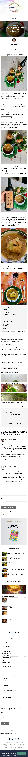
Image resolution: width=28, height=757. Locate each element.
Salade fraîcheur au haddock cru (14, 558)
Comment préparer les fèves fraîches (15, 553)
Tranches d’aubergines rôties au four (15, 569)
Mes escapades (6, 657)
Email (2, 502)
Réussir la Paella (6, 604)
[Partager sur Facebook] (12, 49)
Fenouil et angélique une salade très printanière (11, 402)
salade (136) (4, 680)
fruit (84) (4, 695)
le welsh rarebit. (11, 222)
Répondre (3, 461)
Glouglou (5, 644)
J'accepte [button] (21, 753)
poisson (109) (5, 685)
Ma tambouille (14, 25)
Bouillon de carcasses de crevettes (15, 574)
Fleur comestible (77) (6, 697)
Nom (2, 498)
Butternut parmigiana (7, 617)
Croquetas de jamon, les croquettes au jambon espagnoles (16, 621)
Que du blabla (6, 660)
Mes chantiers (6, 666)
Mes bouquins (5, 662)
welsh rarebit (19, 362)
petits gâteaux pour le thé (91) (9, 690)
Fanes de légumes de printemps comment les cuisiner (12, 383)
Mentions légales (9, 742)
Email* (2, 717)
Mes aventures (5, 653)
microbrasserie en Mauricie (6, 116)
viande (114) (4, 683)
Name (2, 712)
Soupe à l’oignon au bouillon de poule (9, 392)
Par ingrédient (6, 651)
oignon (10, 368)
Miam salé (5, 646)
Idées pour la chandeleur (10, 608)
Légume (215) (4, 678)
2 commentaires (14, 45)
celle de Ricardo (9, 122)
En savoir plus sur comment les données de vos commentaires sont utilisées (14, 512)
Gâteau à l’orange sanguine (8, 596)
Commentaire (4, 484)
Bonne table (6, 655)
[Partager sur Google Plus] (16, 49)
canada (4, 368)
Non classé (4, 669)
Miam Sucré (5, 648)
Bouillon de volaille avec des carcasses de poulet (16, 564)
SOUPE (15, 368)
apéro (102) (4, 687)
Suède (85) (4, 692)
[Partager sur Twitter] (14, 49)
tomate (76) (4, 699)
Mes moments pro (6, 664)
